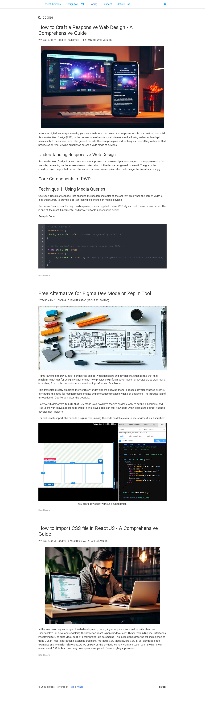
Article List (123, 4)
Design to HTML (75, 4)
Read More (44, 275)
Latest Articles (52, 4)
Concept (107, 4)
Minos (80, 687)
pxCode (163, 687)
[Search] (165, 4)
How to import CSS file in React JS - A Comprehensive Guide (98, 531)
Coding (93, 4)
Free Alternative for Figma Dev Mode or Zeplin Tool (94, 293)
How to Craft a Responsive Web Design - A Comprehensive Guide (85, 30)
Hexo (71, 687)
